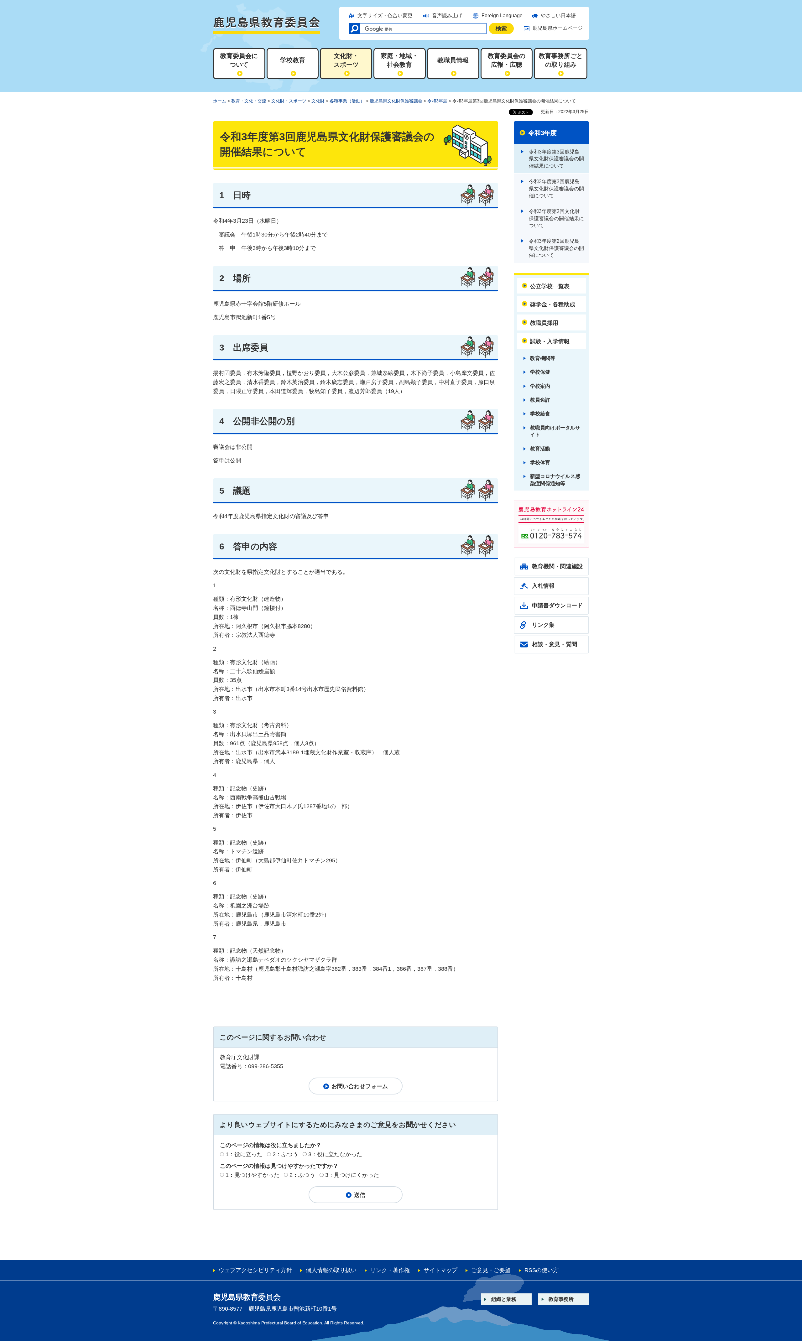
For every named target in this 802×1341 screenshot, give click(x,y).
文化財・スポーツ (288, 100)
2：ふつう (285, 1154)
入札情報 (543, 586)
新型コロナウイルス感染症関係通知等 (555, 480)
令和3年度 (437, 100)
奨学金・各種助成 (552, 304)
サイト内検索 (354, 28)
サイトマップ (440, 1270)
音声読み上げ (447, 15)
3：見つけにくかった (352, 1175)
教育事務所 (561, 1299)
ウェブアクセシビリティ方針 (255, 1270)
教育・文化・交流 (248, 100)
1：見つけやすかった (252, 1175)
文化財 (318, 100)
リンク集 (543, 625)
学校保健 (540, 372)
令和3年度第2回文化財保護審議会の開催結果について (556, 218)
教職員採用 (544, 323)
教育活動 (540, 448)
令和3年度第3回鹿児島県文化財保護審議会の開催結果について (556, 159)
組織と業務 (503, 1299)
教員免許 (540, 400)
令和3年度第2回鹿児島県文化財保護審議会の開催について (556, 248)
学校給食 (540, 413)
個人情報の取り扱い (331, 1270)
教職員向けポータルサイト (555, 431)
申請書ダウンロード (557, 605)
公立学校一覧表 (550, 286)
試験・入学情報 (550, 341)
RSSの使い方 (541, 1270)
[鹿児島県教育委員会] (266, 25)
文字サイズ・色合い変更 (385, 15)
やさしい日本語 (558, 15)
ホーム (219, 100)
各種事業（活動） (347, 100)
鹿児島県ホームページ (558, 28)
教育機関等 (542, 358)
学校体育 (540, 462)
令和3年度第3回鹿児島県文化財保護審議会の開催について (556, 188)
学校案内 (540, 386)
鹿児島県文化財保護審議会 (396, 100)
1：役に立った (244, 1154)
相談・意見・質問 (554, 644)
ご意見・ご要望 (491, 1270)
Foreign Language (502, 15)
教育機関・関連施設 (557, 566)
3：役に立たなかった (335, 1154)
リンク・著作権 (390, 1270)
